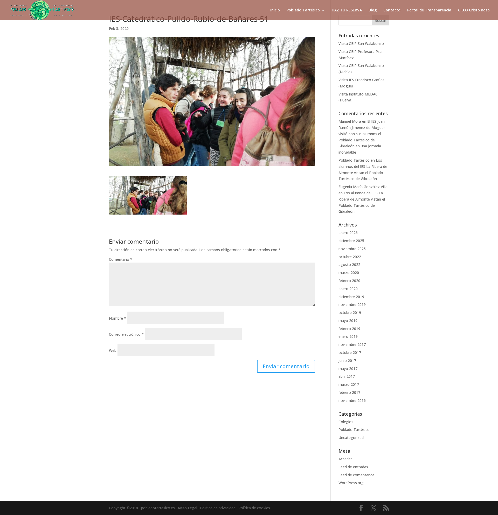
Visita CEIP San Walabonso (361, 43)
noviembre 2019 (352, 304)
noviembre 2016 (352, 400)
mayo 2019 (347, 320)
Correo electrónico (126, 334)
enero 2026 (348, 232)
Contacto (391, 10)
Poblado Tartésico (303, 10)
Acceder (345, 458)
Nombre (117, 318)
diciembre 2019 (351, 296)
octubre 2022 (349, 256)
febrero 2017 (349, 392)
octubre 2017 (349, 352)
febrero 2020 (349, 280)
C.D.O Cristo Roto (474, 10)
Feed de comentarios (356, 474)
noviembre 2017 (352, 344)
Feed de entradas (353, 466)
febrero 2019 (349, 328)
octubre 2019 (349, 312)
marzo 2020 (348, 272)
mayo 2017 (347, 368)
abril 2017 (346, 376)
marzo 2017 (348, 384)
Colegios (345, 421)
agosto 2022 (349, 264)
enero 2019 (348, 336)
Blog (373, 10)
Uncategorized (351, 437)
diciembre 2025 (351, 240)
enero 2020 (348, 288)
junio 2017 (347, 360)
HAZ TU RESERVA (347, 10)
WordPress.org (351, 482)
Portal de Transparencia (429, 10)
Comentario (120, 259)
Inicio (275, 10)
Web (112, 350)
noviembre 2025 (352, 248)
